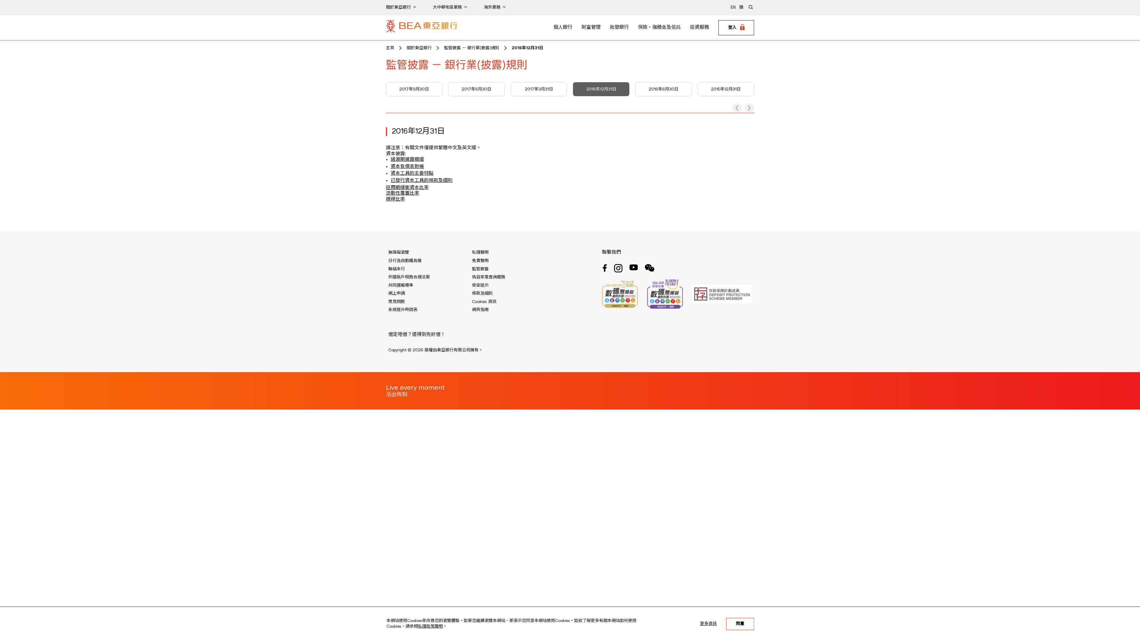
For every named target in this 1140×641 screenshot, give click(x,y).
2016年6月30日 (663, 89)
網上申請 (396, 293)
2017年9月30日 (414, 89)
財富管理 (591, 27)
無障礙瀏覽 (398, 252)
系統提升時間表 (402, 310)
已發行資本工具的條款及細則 (421, 180)
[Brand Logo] (422, 27)
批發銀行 (619, 27)
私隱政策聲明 (430, 626)
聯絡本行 (396, 269)
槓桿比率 (395, 199)
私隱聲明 (480, 252)
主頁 (390, 48)
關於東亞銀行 (419, 48)
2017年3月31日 (539, 89)
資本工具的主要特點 (412, 173)
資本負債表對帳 (407, 166)
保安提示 (480, 285)
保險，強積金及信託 (659, 27)
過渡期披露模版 (407, 159)
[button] (737, 108)
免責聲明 (480, 261)
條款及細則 (482, 293)
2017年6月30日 (476, 89)
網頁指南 (480, 310)
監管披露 (480, 269)
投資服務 (699, 27)
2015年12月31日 (726, 89)
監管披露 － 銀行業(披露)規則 (471, 48)
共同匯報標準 (400, 285)
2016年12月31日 (527, 48)
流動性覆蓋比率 (402, 193)
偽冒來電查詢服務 (488, 277)
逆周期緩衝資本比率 (407, 187)
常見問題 (396, 302)
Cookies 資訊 (484, 302)
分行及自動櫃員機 (405, 261)
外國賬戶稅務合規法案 (409, 277)
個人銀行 (562, 27)
